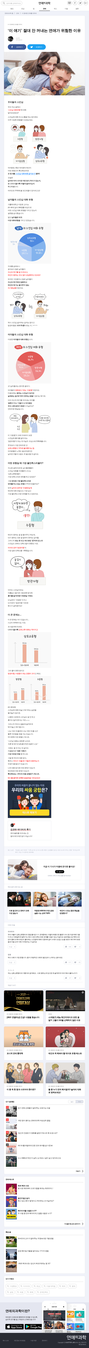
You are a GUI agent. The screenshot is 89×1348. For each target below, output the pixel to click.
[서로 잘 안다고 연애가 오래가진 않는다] (19, 893)
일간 (72, 1102)
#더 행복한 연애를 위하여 (14, 1014)
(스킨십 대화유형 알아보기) (25, 173)
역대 (79, 1102)
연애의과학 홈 (9, 13)
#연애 (50, 1014)
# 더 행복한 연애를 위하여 (15, 24)
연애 (17, 13)
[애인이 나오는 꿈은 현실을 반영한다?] (70, 893)
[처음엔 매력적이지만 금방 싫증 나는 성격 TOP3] (44, 893)
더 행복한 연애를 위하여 (29, 13)
